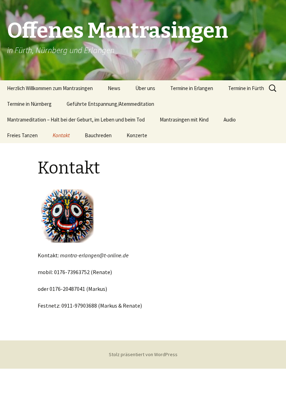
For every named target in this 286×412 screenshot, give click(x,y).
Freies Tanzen (22, 135)
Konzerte (137, 135)
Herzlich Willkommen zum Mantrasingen (50, 88)
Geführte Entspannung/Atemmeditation (110, 104)
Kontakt (61, 135)
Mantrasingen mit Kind (184, 119)
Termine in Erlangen (191, 88)
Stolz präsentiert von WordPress (143, 354)
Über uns (145, 88)
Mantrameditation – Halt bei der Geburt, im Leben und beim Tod (76, 119)
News (114, 88)
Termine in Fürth (246, 88)
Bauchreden (98, 135)
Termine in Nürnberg (29, 104)
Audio (230, 119)
